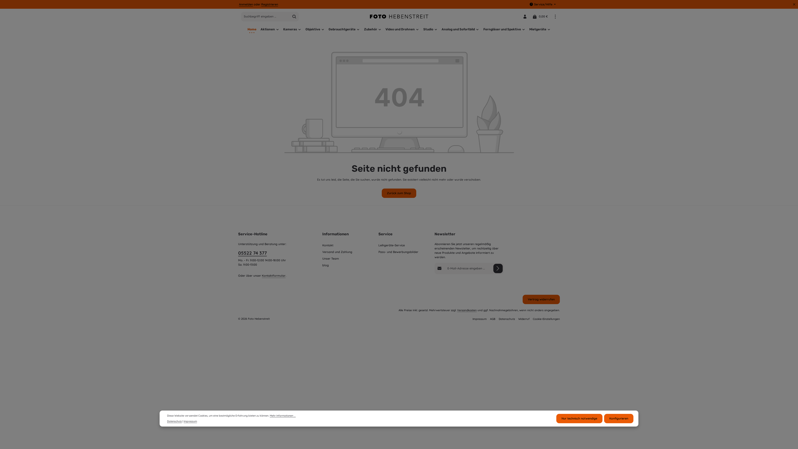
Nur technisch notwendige (579, 418)
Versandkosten (467, 310)
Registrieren (269, 4)
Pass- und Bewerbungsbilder (398, 252)
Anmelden (246, 4)
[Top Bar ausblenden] (794, 4)
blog (325, 265)
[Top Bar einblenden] (555, 16)
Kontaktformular (274, 276)
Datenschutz (507, 319)
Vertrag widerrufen (541, 299)
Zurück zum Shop (399, 193)
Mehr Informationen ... (283, 415)
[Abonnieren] (498, 268)
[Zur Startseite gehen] (399, 16)
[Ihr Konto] (525, 16)
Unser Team (330, 258)
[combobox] (265, 16)
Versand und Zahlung (337, 252)
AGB (492, 319)
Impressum (480, 319)
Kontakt (327, 245)
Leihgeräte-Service (391, 245)
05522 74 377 (252, 253)
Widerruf (524, 319)
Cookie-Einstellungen (546, 319)
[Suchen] (294, 16)
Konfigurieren (618, 418)
